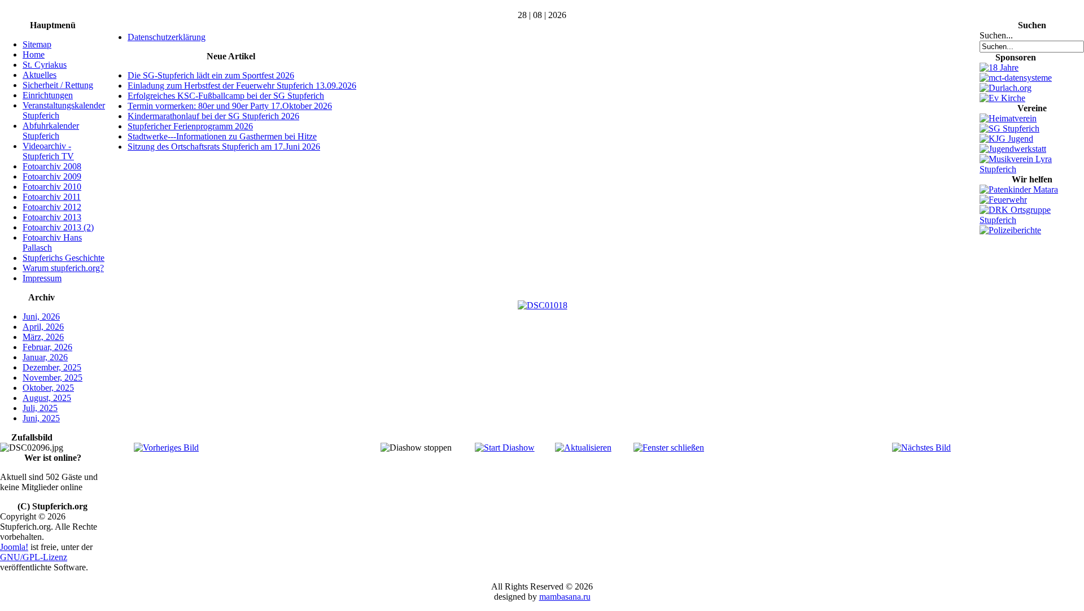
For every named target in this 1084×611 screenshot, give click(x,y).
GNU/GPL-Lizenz (33, 557)
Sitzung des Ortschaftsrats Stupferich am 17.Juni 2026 (224, 146)
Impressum (42, 278)
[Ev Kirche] (1002, 98)
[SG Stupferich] (1009, 128)
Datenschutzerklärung (167, 37)
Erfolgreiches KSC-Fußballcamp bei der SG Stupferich (226, 96)
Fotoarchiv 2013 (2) (58, 227)
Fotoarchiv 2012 (52, 207)
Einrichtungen (48, 95)
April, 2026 (43, 326)
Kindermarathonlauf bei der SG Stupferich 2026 (213, 116)
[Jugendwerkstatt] (1013, 149)
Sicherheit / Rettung (58, 85)
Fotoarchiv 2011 (52, 197)
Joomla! (14, 547)
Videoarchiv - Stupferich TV (48, 151)
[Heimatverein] (1008, 118)
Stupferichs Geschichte (63, 258)
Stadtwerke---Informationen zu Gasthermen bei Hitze (222, 136)
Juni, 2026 (41, 316)
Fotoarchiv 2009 (52, 176)
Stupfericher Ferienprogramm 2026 (190, 126)
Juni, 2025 (41, 418)
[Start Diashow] (505, 447)
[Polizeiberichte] (1010, 230)
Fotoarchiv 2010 (52, 186)
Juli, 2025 (40, 408)
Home (34, 54)
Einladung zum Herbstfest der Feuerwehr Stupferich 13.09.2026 (242, 85)
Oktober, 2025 (48, 387)
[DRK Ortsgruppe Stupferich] (1032, 220)
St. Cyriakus (45, 64)
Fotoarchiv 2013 (52, 217)
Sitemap (37, 44)
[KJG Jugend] (1006, 138)
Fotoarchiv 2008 (52, 166)
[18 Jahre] (999, 67)
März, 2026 (43, 337)
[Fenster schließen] (668, 447)
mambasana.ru (565, 596)
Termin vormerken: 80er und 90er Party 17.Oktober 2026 (230, 106)
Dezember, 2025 (52, 367)
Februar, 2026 (47, 347)
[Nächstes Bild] (921, 447)
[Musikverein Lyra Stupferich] (1032, 169)
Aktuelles (39, 75)
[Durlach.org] (1005, 88)
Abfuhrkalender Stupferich (51, 131)
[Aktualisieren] (583, 447)
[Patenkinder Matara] (1019, 189)
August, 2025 (47, 398)
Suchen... (996, 35)
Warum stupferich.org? (63, 268)
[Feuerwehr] (1003, 199)
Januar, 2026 (45, 357)
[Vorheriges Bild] (166, 447)
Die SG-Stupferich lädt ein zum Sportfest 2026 (211, 75)
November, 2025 (52, 377)
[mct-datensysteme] (1016, 77)
